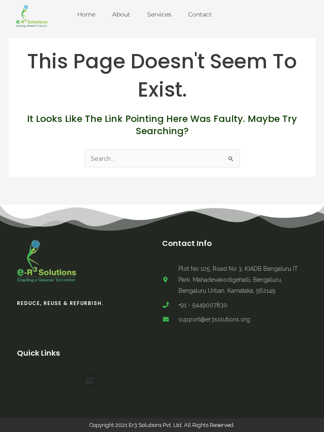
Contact (200, 14)
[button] (90, 380)
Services (159, 14)
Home (86, 14)
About (121, 14)
